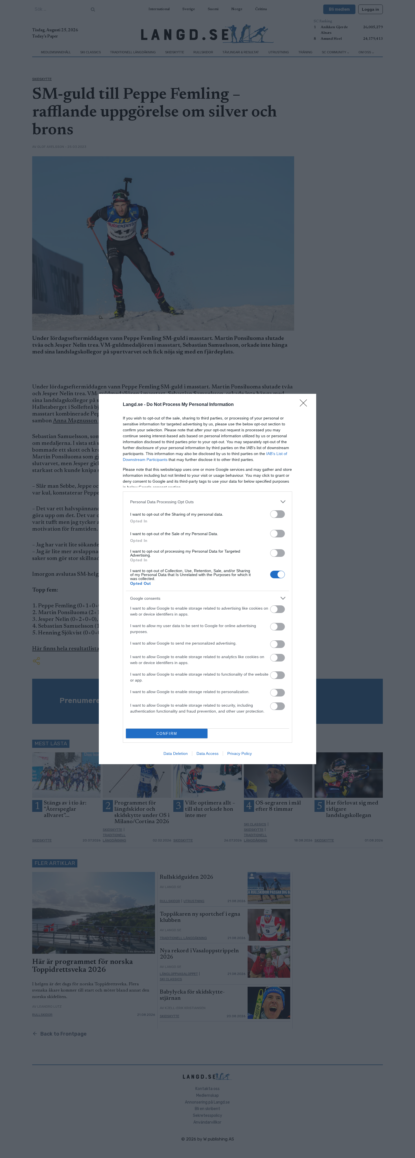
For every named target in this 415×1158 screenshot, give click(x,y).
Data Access (207, 753)
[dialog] (207, 579)
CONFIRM (166, 733)
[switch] (277, 514)
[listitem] (207, 502)
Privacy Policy (239, 753)
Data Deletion (175, 753)
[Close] (305, 404)
